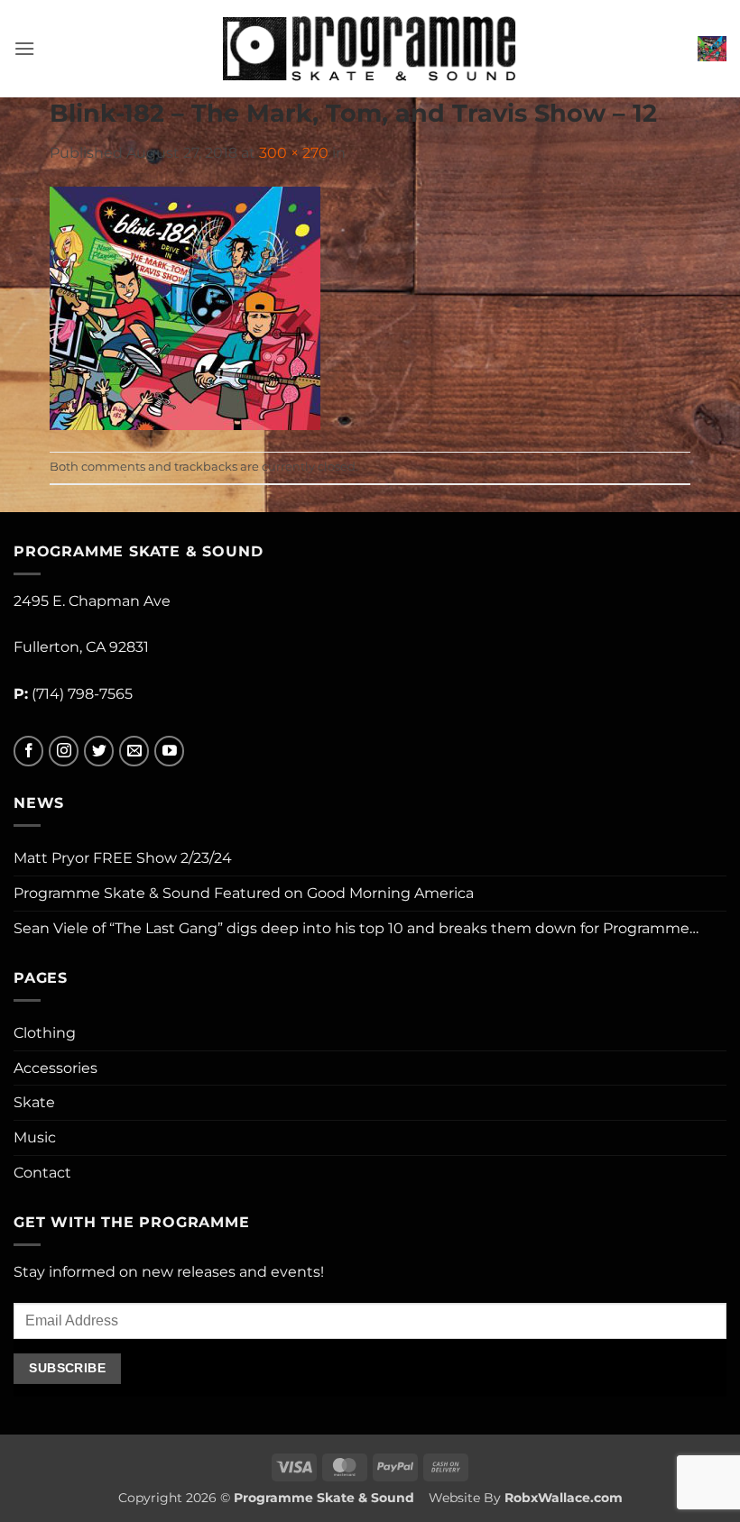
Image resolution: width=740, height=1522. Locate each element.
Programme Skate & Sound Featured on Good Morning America (244, 893)
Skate (34, 1102)
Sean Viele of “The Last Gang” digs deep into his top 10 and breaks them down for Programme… (356, 928)
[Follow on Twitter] (99, 751)
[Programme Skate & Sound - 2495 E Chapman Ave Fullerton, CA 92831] (370, 48)
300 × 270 (293, 152)
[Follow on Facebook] (28, 751)
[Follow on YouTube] (169, 751)
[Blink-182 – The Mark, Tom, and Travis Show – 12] (185, 307)
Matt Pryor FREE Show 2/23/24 (123, 857)
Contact (42, 1172)
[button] (24, 48)
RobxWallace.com (563, 1498)
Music (35, 1137)
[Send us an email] (134, 751)
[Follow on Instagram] (64, 751)
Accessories (55, 1068)
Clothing (45, 1032)
